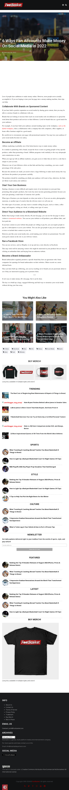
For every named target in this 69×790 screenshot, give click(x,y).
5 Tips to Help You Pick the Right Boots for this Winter (29, 497)
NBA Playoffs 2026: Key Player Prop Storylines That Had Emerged (33, 467)
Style (6, 352)
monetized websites (15, 218)
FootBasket (36, 781)
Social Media (50, 349)
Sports (61, 349)
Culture (7, 349)
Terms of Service (11, 710)
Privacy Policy (10, 712)
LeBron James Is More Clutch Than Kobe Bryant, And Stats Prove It (34, 408)
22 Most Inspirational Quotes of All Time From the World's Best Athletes (36, 434)
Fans (25, 349)
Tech (13, 352)
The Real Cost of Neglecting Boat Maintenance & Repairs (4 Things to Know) (38, 393)
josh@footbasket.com (16, 728)
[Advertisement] (34, 74)
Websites (22, 352)
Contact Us (9, 707)
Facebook (16, 349)
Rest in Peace (10, 720)
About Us (9, 705)
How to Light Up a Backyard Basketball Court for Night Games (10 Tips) (35, 459)
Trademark (9, 715)
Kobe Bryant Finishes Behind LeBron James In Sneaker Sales (45, 402)
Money (40, 349)
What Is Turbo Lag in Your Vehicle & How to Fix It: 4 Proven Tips (32, 527)
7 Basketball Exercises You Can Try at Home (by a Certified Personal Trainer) (37, 417)
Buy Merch (9, 717)
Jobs (32, 349)
